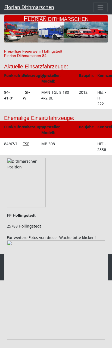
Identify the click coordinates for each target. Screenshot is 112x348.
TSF (26, 143)
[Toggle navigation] (100, 7)
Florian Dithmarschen (29, 7)
